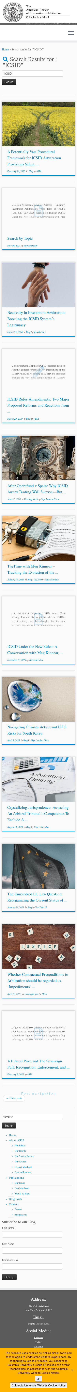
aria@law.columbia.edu (38, 1323)
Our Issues (20, 1183)
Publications (16, 1177)
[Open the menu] (71, 33)
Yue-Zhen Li (39, 332)
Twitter (38, 1342)
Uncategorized (31, 499)
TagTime (38, 579)
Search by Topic (20, 238)
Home (5, 49)
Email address (10, 1260)
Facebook (38, 1337)
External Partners (23, 1172)
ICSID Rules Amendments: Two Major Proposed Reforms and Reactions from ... (38, 405)
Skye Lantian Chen (50, 499)
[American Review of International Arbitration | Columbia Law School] (38, 13)
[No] (72, 1370)
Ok (38, 1379)
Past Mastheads (22, 1188)
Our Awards (20, 1161)
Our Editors (20, 1145)
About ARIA (16, 1140)
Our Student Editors (24, 1156)
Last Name (8, 1243)
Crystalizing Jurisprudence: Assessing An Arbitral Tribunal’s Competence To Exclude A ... (38, 813)
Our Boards (20, 1151)
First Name (8, 1227)
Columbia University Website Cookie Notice (39, 1385)
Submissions (21, 1214)
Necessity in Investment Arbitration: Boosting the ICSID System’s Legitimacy (36, 318)
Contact (13, 1204)
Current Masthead (23, 1167)
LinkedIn (38, 1346)
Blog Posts (15, 1199)
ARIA (38, 171)
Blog (31, 171)
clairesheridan (30, 245)
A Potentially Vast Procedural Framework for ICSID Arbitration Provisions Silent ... (34, 158)
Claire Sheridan (41, 827)
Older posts (14, 1098)
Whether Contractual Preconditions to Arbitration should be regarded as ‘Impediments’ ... (37, 980)
